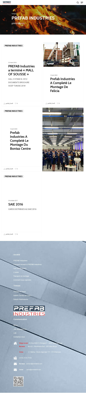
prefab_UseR (9, 103)
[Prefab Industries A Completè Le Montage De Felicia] (63, 74)
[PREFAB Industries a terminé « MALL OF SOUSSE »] (21, 74)
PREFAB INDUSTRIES (14, 46)
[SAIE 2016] (21, 205)
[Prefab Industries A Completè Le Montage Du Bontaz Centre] (21, 139)
